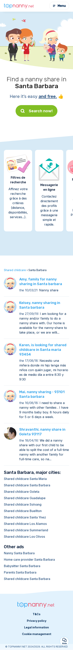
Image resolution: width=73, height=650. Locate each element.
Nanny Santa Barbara (19, 553)
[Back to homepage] (19, 6)
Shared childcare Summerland (26, 530)
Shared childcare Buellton (23, 511)
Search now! (41, 111)
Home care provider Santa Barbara (29, 559)
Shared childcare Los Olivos (24, 536)
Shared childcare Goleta (21, 492)
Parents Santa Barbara (20, 572)
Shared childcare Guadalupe (25, 498)
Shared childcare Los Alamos (25, 524)
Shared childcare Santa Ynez (25, 517)
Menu (62, 6)
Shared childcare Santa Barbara (27, 485)
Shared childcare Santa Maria (25, 479)
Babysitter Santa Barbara (22, 566)
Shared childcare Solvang (22, 504)
